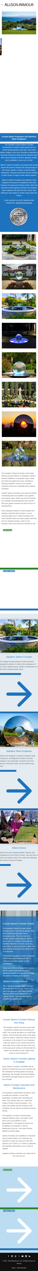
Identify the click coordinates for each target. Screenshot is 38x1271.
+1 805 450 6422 (21, 1268)
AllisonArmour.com (16, 1261)
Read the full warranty (24, 203)
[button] (19, 247)
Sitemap (19, 1263)
